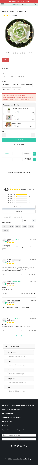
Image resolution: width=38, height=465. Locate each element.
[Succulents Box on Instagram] (21, 446)
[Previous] (4, 36)
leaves (6, 230)
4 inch (5, 77)
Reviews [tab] (5, 217)
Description (7, 153)
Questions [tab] (17, 217)
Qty (3, 131)
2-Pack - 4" (12, 77)
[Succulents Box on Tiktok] (26, 446)
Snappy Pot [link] (15, 116)
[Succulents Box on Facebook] (11, 446)
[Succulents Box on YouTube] (15, 446)
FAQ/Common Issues (28, 153)
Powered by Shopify (26, 459)
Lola (5, 226)
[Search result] (31, 4)
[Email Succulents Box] (24, 446)
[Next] (34, 36)
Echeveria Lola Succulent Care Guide (17, 153)
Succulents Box (15, 459)
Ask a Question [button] (20, 211)
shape (18, 226)
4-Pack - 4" (21, 77)
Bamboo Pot (16, 89)
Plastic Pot (6, 85)
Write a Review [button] (20, 207)
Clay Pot (15, 85)
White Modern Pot (26, 85)
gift (24, 226)
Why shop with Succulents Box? (27, 159)
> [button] (24, 336)
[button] (13, 112)
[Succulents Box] (19, 4)
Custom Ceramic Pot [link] (17, 123)
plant (11, 226)
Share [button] (6, 253)
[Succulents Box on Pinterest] (18, 446)
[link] (8, 110)
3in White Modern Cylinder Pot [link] (20, 108)
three (31, 226)
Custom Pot (6, 89)
